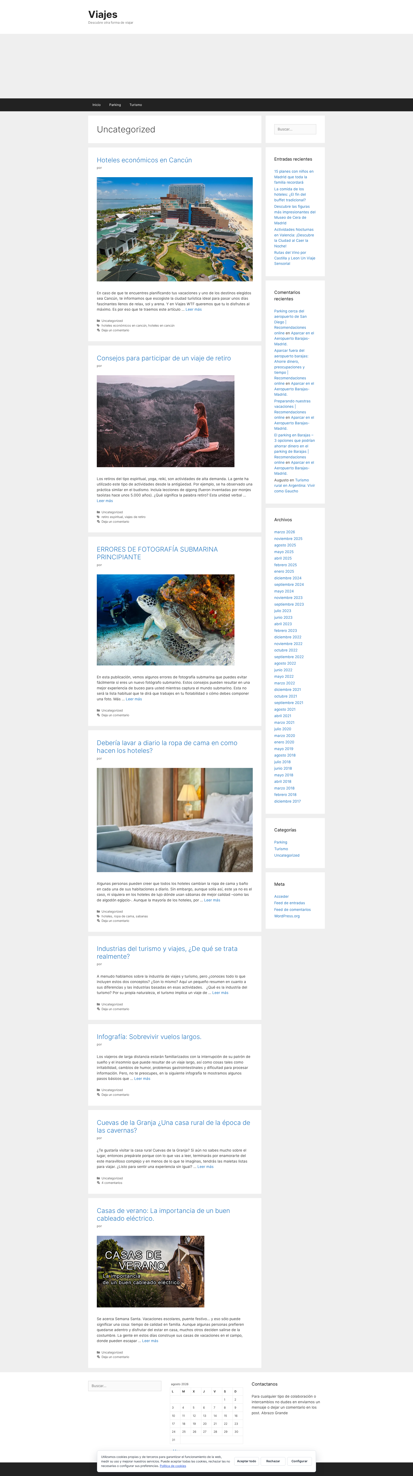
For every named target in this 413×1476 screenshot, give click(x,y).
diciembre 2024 (288, 578)
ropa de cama (124, 916)
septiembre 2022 (289, 657)
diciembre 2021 (287, 689)
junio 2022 (283, 670)
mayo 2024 (284, 591)
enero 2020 (284, 742)
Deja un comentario (115, 330)
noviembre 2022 (288, 644)
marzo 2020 (284, 735)
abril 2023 (283, 624)
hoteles (107, 916)
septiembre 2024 (289, 584)
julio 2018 (282, 762)
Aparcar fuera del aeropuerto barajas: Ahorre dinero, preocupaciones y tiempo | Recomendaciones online (291, 367)
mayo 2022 (284, 676)
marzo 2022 (284, 683)
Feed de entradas (289, 903)
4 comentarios (112, 1183)
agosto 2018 (285, 755)
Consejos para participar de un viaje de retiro (164, 358)
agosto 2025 (285, 545)
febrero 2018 (285, 794)
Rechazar (273, 1461)
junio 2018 (283, 768)
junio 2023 (283, 617)
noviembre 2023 (288, 597)
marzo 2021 (284, 722)
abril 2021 (282, 716)
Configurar (299, 1461)
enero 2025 (284, 571)
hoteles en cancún (161, 325)
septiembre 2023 (289, 604)
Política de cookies (173, 1466)
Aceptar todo (246, 1461)
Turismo (135, 105)
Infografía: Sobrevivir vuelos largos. (149, 1036)
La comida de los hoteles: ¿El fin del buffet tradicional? (290, 194)
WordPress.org (287, 916)
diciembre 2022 (287, 637)
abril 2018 (282, 781)
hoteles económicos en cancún (124, 325)
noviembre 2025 (288, 538)
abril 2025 (283, 558)
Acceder (281, 896)
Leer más (194, 309)
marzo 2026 (284, 532)
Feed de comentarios (292, 909)
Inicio (96, 105)
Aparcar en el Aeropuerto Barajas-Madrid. (294, 338)
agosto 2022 (285, 663)
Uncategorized (112, 320)
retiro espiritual (112, 517)
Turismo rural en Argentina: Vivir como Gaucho (294, 485)
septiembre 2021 (288, 703)
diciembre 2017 (287, 801)
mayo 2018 (283, 775)
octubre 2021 (285, 696)
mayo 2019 (283, 749)
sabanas (142, 916)
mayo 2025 (284, 552)
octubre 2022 (285, 650)
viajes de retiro (135, 517)
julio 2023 (282, 611)
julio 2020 (282, 729)
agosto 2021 (285, 709)
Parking (115, 105)
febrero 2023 (285, 630)
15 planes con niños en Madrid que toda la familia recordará (294, 176)
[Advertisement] (206, 66)
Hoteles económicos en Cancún (144, 160)
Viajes (102, 14)
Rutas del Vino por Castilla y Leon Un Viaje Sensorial (294, 258)
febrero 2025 (285, 565)
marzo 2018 (284, 788)
